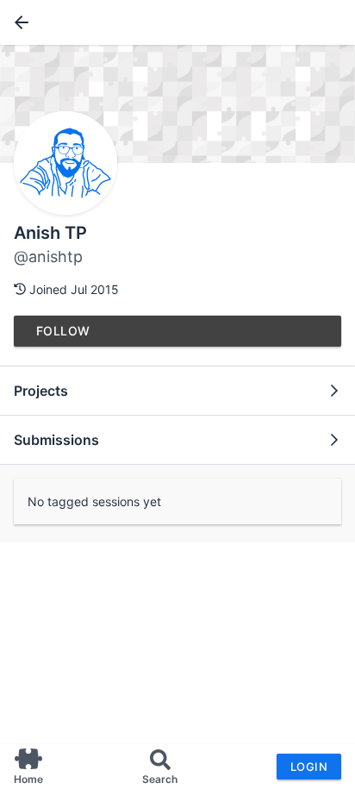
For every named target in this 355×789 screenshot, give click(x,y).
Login (308, 766)
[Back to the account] (18, 22)
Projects (41, 390)
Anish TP (50, 232)
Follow (63, 330)
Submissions (56, 439)
